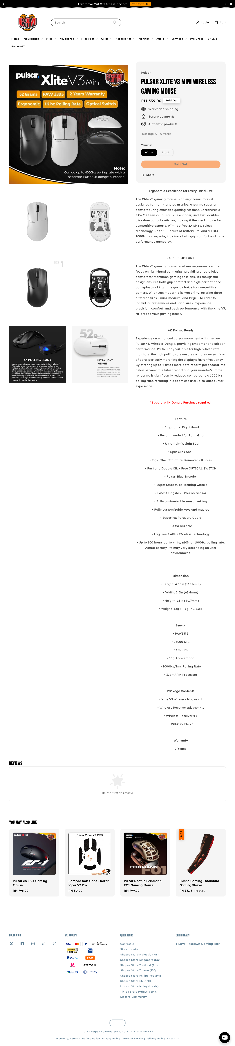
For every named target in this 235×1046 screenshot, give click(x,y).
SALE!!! (212, 38)
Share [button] (150, 175)
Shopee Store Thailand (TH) (139, 965)
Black (166, 152)
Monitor (144, 38)
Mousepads (31, 38)
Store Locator (129, 949)
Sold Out (180, 164)
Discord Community (133, 996)
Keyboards (66, 38)
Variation (147, 144)
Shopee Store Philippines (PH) (140, 975)
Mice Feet (87, 38)
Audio (160, 38)
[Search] (115, 22)
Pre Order (196, 38)
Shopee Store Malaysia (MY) (139, 954)
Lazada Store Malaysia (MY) (139, 986)
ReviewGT (18, 46)
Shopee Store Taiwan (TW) (138, 970)
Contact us (127, 944)
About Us (173, 1038)
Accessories (124, 38)
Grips (105, 38)
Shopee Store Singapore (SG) (140, 960)
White (149, 152)
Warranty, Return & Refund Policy (78, 1038)
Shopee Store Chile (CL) (136, 981)
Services (177, 38)
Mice (49, 38)
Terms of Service (133, 1038)
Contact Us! (140, 4)
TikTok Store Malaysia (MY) (138, 991)
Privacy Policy (111, 1038)
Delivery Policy (155, 1038)
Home (15, 38)
